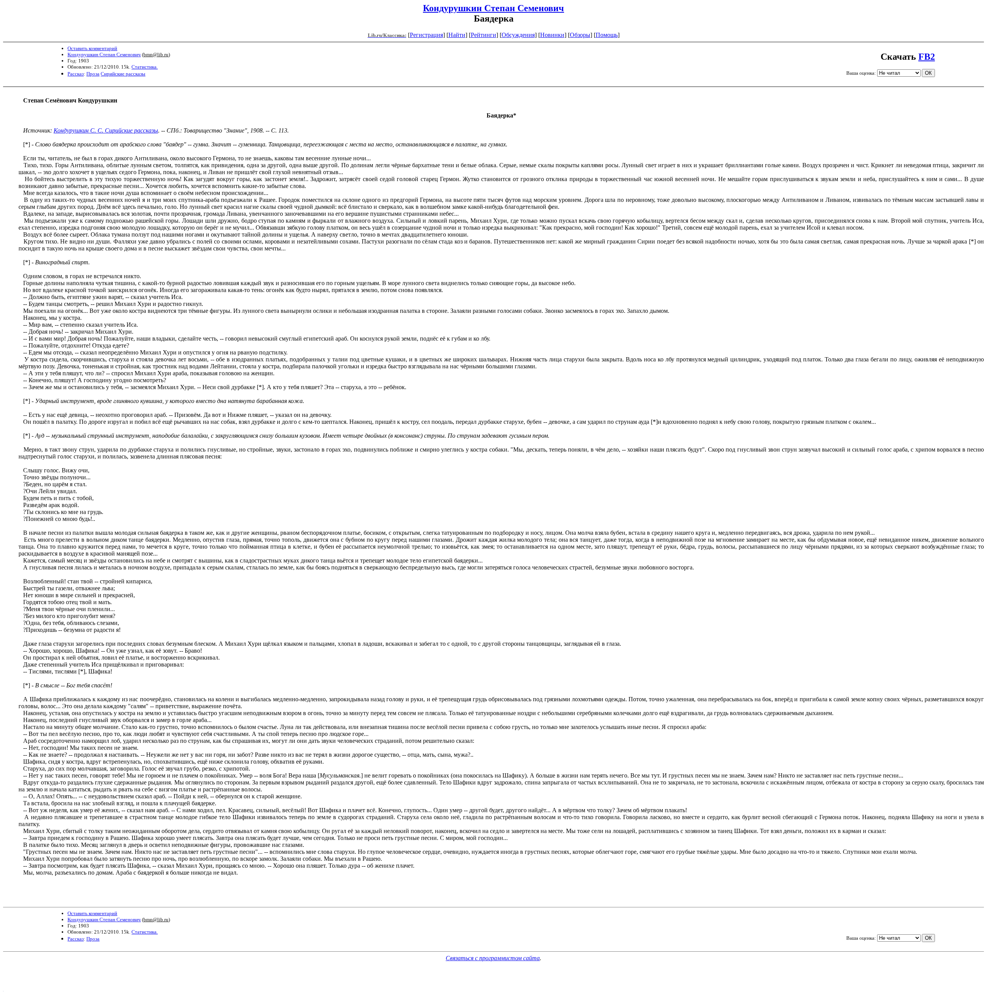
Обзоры (580, 35)
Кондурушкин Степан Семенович (493, 8)
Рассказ (75, 74)
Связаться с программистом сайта (493, 958)
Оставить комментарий (92, 48)
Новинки (552, 35)
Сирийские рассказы (123, 74)
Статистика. (144, 67)
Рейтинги (483, 35)
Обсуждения (518, 35)
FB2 (926, 57)
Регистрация (426, 35)
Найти (456, 35)
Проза (92, 74)
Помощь (607, 35)
